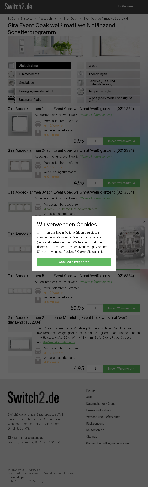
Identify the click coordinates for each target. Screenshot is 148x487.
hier (102, 252)
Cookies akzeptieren (74, 262)
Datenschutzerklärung (79, 247)
